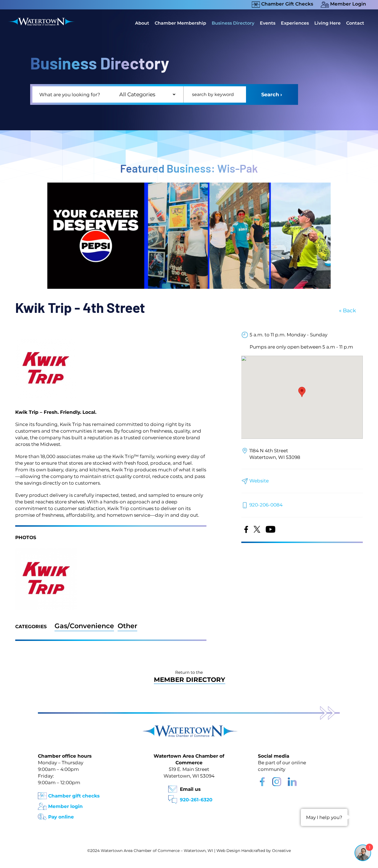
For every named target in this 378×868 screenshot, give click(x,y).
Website (259, 481)
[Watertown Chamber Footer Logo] (189, 728)
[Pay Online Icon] (42, 815)
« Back (347, 310)
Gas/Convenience (84, 626)
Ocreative (281, 850)
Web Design (228, 850)
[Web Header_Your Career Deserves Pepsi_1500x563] (189, 185)
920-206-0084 (266, 505)
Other (127, 626)
